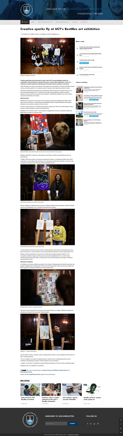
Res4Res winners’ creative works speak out (92, 398)
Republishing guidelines (74, 434)
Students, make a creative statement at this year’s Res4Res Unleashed (50, 399)
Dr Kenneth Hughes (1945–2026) (87, 74)
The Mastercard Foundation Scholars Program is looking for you (93, 88)
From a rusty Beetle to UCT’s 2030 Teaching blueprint (92, 120)
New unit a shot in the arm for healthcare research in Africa (91, 68)
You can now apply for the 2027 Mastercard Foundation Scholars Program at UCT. (92, 90)
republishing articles (35, 374)
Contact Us (84, 22)
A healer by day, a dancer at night (87, 60)
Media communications (62, 22)
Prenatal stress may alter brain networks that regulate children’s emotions (90, 47)
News (32, 22)
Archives (74, 22)
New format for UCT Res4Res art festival (28, 398)
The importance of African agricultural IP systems (93, 95)
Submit (72, 423)
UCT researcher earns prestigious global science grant (90, 54)
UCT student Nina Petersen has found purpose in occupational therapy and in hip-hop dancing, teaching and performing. (93, 114)
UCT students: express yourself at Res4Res (70, 398)
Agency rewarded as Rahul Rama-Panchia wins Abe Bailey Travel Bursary (93, 104)
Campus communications (45, 22)
